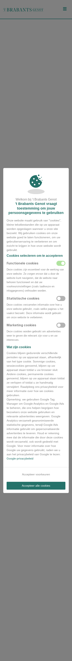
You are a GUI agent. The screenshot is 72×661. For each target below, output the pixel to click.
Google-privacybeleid (20, 458)
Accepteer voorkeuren (36, 474)
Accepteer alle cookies (36, 485)
